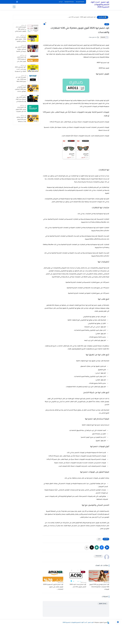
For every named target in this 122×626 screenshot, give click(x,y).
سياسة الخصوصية (69, 1)
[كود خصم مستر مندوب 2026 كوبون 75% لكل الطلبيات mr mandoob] (33, 108)
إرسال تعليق (102, 603)
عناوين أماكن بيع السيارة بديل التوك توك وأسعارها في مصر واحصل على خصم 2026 (21, 100)
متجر (107, 24)
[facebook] (17, 2)
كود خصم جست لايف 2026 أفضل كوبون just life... (78, 586)
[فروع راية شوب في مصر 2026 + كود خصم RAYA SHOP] (33, 78)
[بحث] (14, 6)
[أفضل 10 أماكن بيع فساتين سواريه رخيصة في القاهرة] (33, 48)
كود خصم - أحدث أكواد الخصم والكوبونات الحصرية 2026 (100, 4)
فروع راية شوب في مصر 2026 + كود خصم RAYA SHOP (21, 79)
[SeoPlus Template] (108, 623)
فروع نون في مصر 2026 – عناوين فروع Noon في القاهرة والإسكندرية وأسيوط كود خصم (20, 40)
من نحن (60, 1)
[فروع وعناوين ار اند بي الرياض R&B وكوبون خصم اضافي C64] (33, 28)
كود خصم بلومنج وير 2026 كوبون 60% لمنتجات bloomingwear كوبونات (99, 587)
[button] (102, 547)
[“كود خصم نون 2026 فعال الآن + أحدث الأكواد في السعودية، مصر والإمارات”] (33, 68)
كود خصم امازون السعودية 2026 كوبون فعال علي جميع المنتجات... (53, 587)
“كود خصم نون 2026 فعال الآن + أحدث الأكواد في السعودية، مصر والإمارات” (20, 70)
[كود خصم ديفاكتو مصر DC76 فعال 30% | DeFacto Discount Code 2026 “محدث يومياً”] (33, 118)
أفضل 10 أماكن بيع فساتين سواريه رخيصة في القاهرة (20, 49)
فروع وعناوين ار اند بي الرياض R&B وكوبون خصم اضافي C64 (20, 30)
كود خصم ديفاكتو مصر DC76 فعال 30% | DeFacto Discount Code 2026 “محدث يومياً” (20, 120)
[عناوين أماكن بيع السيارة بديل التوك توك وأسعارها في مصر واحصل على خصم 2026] (33, 98)
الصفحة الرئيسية (80, 1)
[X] (14, 2)
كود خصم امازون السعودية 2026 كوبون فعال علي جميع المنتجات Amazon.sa (21, 60)
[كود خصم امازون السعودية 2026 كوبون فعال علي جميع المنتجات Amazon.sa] (33, 58)
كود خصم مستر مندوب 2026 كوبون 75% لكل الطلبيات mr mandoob (21, 110)
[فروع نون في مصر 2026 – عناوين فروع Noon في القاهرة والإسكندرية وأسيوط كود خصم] (33, 38)
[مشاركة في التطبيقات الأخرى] (87, 547)
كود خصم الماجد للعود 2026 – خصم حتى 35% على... (81, 17)
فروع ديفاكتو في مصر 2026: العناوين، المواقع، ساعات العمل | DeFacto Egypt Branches (20, 90)
